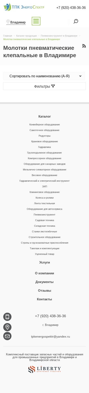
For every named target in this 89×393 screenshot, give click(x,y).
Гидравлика (44, 147)
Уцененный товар (44, 254)
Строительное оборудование (44, 237)
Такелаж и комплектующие (44, 248)
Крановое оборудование (44, 141)
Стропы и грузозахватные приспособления (44, 242)
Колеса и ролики (45, 197)
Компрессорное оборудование (44, 158)
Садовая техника (44, 220)
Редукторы (45, 135)
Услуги (44, 262)
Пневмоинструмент (44, 214)
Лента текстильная (44, 203)
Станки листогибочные (44, 231)
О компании (44, 273)
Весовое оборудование (44, 175)
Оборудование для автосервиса (44, 209)
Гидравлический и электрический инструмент (44, 181)
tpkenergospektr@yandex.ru (50, 336)
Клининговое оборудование (45, 192)
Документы (44, 282)
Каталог (44, 116)
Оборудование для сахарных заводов (44, 164)
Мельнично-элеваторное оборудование (44, 169)
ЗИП (44, 186)
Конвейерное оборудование (44, 124)
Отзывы (44, 290)
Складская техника (44, 226)
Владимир (17, 22)
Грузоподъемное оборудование (44, 152)
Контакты (44, 299)
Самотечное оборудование (44, 130)
